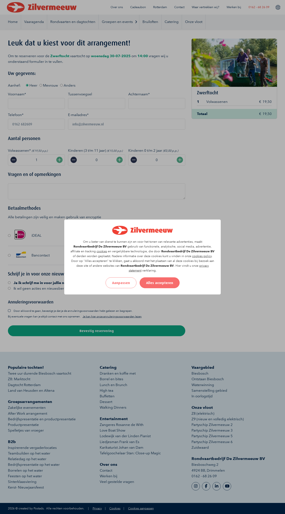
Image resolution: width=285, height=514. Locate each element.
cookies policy (202, 256)
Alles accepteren (159, 283)
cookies (102, 251)
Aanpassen (121, 283)
